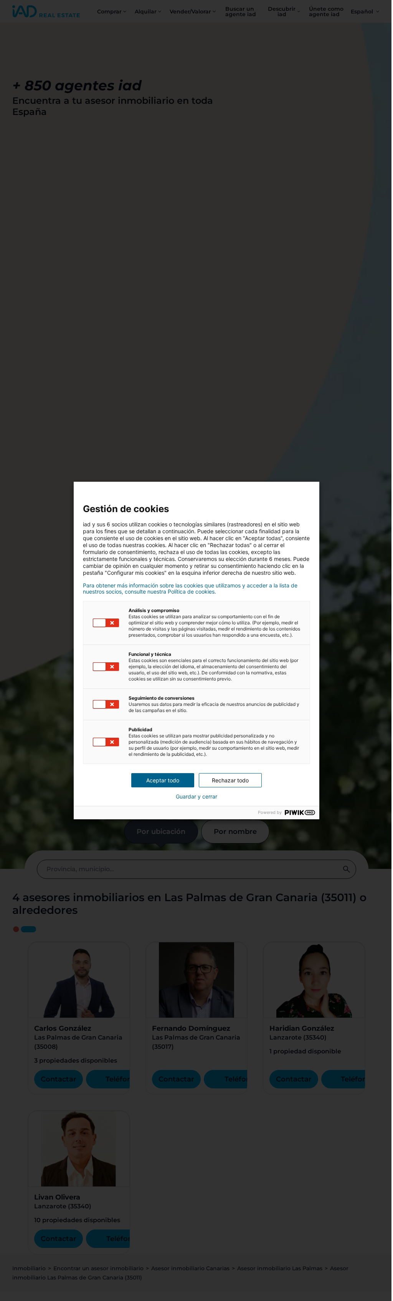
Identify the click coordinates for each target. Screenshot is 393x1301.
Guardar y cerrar (196, 797)
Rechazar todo (230, 780)
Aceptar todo (162, 780)
